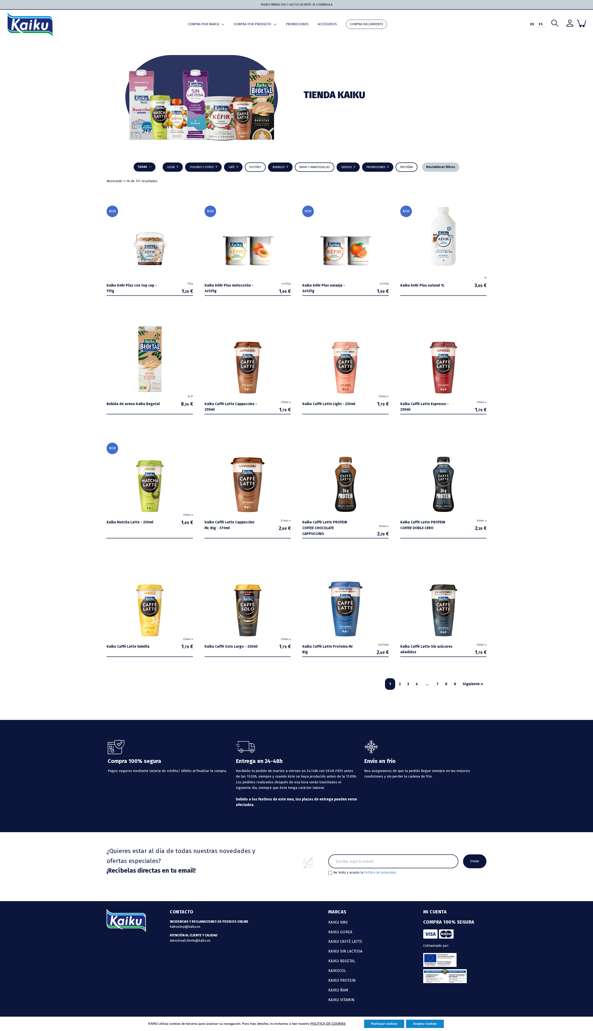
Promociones (297, 24)
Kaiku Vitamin (341, 999)
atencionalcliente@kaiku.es (190, 941)
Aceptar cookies (425, 1024)
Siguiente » (473, 684)
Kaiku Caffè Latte (345, 941)
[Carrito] (581, 23)
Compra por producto (252, 24)
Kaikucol (337, 970)
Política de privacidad (380, 873)
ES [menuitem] (541, 24)
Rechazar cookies (384, 1024)
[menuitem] (532, 24)
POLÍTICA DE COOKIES (328, 1024)
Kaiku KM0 (338, 922)
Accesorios (327, 24)
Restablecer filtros (440, 167)
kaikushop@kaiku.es (185, 927)
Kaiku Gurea (340, 932)
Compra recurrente (366, 24)
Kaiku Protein (342, 980)
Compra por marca (203, 24)
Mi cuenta (435, 912)
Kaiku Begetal (341, 961)
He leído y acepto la (364, 872)
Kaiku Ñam (338, 990)
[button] (280, 167)
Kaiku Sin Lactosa (345, 951)
